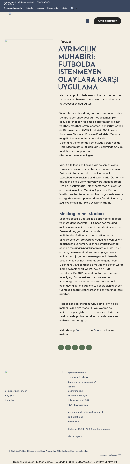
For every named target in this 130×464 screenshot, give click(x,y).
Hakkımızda (52, 8)
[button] (87, 21)
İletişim (64, 8)
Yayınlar (40, 8)
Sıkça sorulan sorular (13, 8)
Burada (80, 330)
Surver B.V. (116, 455)
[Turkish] (73, 9)
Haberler (30, 8)
